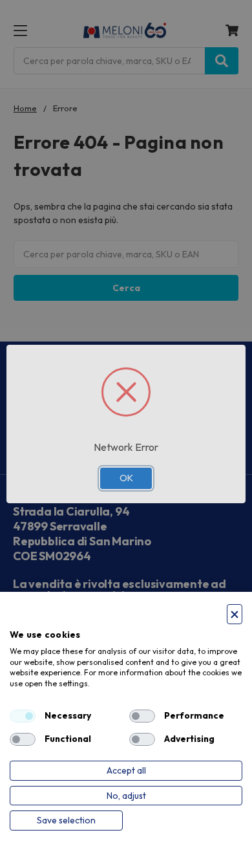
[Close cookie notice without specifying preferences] (234, 614)
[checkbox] (23, 716)
